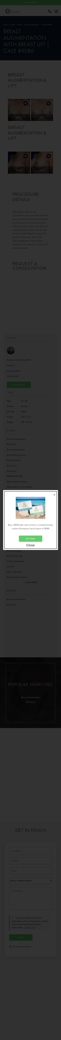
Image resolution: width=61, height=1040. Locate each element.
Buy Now (30, 538)
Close (30, 545)
